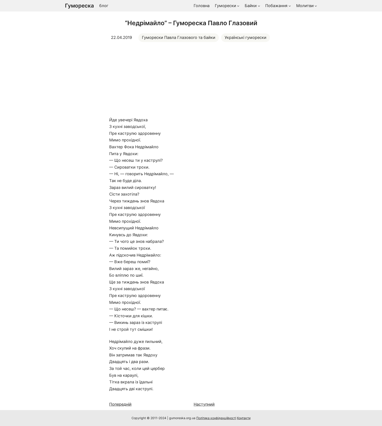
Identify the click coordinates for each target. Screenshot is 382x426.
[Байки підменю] (259, 6)
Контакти (243, 418)
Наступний (204, 404)
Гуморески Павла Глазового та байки (178, 37)
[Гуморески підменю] (238, 6)
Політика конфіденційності (216, 418)
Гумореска (79, 5)
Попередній (120, 404)
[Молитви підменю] (316, 6)
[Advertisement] (191, 79)
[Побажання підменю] (289, 6)
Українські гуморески (245, 37)
